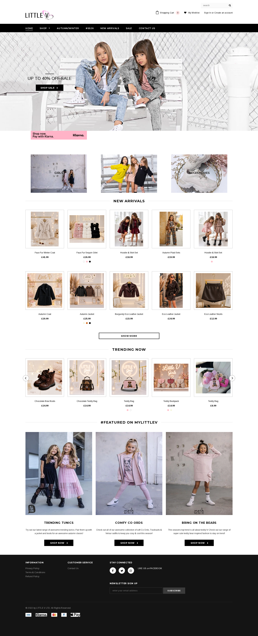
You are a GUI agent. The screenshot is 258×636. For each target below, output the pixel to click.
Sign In (207, 13)
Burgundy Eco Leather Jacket (129, 314)
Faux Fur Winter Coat (45, 252)
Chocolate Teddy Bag (87, 401)
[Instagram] (131, 570)
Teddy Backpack (171, 401)
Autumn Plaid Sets (171, 252)
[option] (129, 81)
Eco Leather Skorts (213, 314)
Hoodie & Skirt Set (129, 252)
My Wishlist (194, 13)
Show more (129, 336)
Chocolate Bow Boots (45, 401)
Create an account (223, 13)
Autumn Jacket (87, 314)
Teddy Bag (129, 401)
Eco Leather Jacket (171, 314)
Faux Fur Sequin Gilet (87, 252)
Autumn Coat (44, 314)
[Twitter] (122, 570)
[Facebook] (113, 570)
